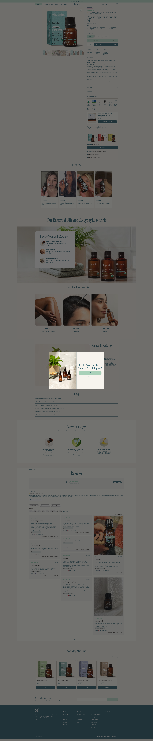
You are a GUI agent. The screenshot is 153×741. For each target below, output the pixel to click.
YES (90, 373)
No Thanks (90, 376)
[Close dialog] (102, 353)
